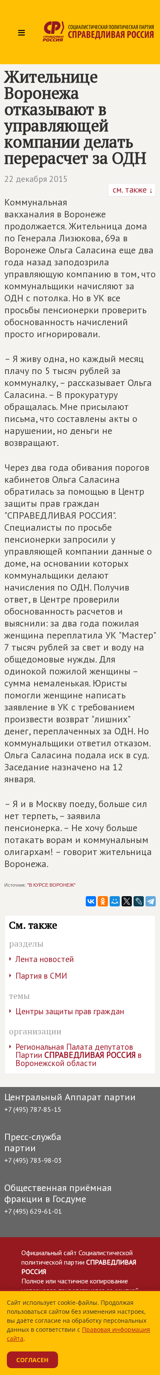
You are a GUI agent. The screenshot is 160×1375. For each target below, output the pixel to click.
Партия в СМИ (41, 976)
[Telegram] (150, 901)
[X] (127, 901)
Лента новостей (44, 959)
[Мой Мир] (115, 901)
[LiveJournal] (139, 901)
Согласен (32, 1360)
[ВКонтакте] (91, 901)
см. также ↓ (132, 189)
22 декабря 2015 (36, 178)
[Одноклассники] (103, 901)
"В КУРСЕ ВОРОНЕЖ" (51, 885)
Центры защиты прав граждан (69, 1011)
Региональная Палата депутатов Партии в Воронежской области (78, 1055)
